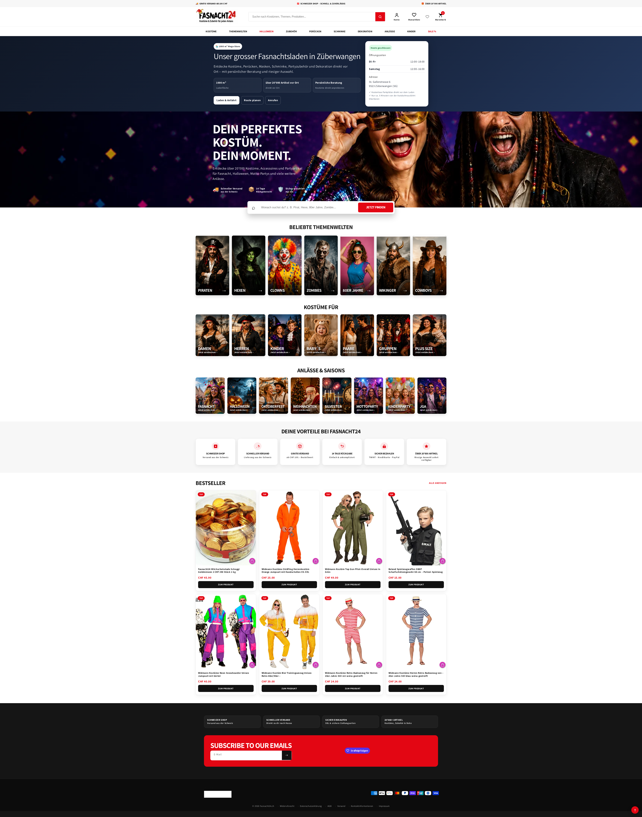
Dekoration (365, 31)
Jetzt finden (375, 207)
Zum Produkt (226, 584)
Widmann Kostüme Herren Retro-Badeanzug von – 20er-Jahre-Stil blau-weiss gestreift (416, 674)
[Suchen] (380, 17)
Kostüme (211, 31)
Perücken (315, 31)
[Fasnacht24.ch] (219, 16)
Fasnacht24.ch (267, 806)
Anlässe (390, 31)
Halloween (266, 31)
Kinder (411, 31)
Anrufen (273, 100)
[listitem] (212, 265)
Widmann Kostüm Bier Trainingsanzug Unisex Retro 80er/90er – (287, 674)
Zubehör (291, 31)
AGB (330, 806)
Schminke (339, 31)
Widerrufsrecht (287, 806)
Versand (341, 806)
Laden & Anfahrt (227, 100)
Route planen (252, 100)
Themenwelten (238, 31)
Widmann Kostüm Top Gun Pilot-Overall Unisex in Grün (352, 571)
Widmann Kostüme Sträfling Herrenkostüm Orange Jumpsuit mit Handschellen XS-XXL (285, 571)
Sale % (432, 31)
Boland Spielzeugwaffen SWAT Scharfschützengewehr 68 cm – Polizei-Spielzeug (416, 571)
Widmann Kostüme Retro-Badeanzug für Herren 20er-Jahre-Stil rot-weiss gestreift (351, 674)
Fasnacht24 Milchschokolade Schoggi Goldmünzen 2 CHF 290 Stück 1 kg (219, 571)
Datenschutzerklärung (311, 806)
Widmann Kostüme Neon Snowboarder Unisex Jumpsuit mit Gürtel (223, 674)
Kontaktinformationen (362, 806)
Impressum (384, 806)
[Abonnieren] (287, 755)
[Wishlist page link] (427, 16)
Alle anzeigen (437, 483)
